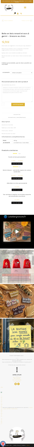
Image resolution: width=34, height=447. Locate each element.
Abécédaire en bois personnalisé (17, 183)
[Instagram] (18, 384)
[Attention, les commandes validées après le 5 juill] (17, 335)
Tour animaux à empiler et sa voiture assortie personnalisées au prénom (17, 195)
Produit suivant (26, 20)
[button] (25, 7)
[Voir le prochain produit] (31, 21)
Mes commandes (17, 379)
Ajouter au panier (18, 104)
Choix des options (17, 163)
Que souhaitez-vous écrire (8, 84)
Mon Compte (17, 378)
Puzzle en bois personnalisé (17, 157)
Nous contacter (17, 377)
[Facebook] (15, 384)
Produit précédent (8, 20)
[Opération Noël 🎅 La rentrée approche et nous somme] (17, 266)
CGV (2, 387)
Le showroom (17, 381)
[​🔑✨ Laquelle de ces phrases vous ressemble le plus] (17, 301)
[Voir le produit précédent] (3, 21)
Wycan (28, 445)
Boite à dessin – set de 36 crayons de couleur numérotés (17, 170)
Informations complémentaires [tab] (17, 117)
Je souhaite (6, 72)
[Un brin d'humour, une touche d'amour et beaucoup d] (17, 232)
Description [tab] (17, 114)
